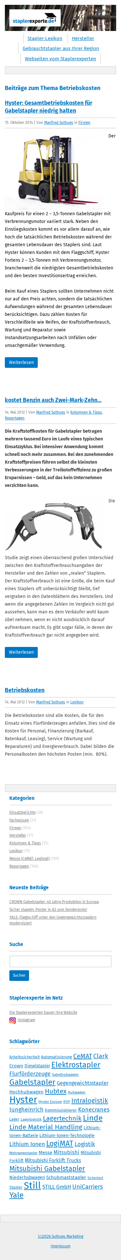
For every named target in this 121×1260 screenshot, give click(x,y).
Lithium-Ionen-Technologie (67, 1135)
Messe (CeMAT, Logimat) (29, 858)
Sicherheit (95, 1178)
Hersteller (83, 38)
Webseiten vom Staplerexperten (60, 59)
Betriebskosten (25, 690)
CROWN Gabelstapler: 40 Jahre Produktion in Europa (54, 902)
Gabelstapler (32, 1082)
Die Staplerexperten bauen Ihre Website (43, 1012)
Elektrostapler (75, 1064)
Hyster (23, 1099)
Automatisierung (56, 1056)
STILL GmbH (56, 1187)
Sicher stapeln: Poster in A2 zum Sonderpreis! (48, 909)
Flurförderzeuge (30, 1073)
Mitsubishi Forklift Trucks (53, 1160)
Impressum (60, 1246)
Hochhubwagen (26, 1092)
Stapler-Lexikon (44, 38)
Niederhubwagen (27, 1177)
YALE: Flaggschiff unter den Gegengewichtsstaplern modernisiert (52, 920)
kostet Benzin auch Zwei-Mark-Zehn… (53, 400)
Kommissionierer (61, 1110)
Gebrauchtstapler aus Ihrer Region (61, 48)
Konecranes (93, 1109)
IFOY (66, 1102)
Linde (93, 1118)
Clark (100, 1056)
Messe (45, 1152)
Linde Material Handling (45, 1127)
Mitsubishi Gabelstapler (47, 1168)
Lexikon (77, 702)
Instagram (26, 1020)
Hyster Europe (50, 1101)
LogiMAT (59, 1143)
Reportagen (15, 418)
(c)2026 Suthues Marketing (60, 1236)
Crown (16, 1066)
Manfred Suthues (58, 122)
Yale (16, 1195)
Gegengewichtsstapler (82, 1083)
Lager (14, 1119)
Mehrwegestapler (23, 1153)
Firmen (84, 122)
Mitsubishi (66, 1152)
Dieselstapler (37, 1066)
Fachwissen (19, 820)
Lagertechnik (62, 1118)
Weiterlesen (21, 362)
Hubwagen (77, 1092)
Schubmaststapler (66, 1177)
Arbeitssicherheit (24, 1057)
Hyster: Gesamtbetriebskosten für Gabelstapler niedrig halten (48, 107)
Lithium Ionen (27, 1144)
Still (32, 1185)
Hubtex (55, 1091)
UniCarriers (87, 1186)
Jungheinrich (26, 1109)
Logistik (85, 1144)
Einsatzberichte (22, 812)
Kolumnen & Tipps (86, 412)
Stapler (16, 1187)
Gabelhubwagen (65, 1074)
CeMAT (82, 1056)
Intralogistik (89, 1100)
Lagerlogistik (31, 1119)
